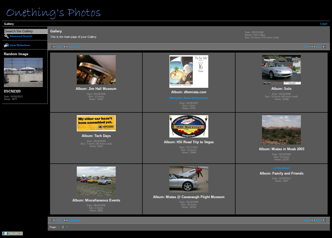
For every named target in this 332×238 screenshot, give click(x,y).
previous (74, 46)
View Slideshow (20, 45)
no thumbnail (281, 168)
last (318, 46)
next (306, 46)
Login (323, 23)
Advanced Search (21, 36)
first (59, 46)
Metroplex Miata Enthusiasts (188, 97)
